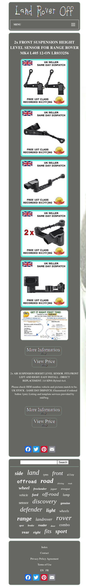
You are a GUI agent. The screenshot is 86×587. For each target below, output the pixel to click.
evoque (65, 488)
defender (31, 509)
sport (61, 531)
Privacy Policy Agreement (44, 558)
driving (60, 483)
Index (44, 547)
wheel (24, 487)
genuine (65, 503)
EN (42, 570)
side (19, 473)
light (50, 510)
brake (31, 525)
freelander (40, 488)
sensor (23, 503)
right (36, 532)
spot (21, 525)
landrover (44, 519)
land (33, 472)
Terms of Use (44, 564)
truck (70, 483)
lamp (66, 495)
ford (35, 495)
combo (64, 525)
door (53, 526)
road (47, 480)
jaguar (54, 489)
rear (25, 532)
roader (42, 525)
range (24, 518)
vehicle (23, 495)
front (57, 473)
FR (47, 570)
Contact (44, 553)
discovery (44, 501)
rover (64, 518)
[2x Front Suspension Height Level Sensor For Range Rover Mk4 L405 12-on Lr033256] (44, 83)
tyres (45, 474)
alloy (70, 475)
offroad (27, 482)
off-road (50, 494)
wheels (64, 511)
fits (47, 531)
